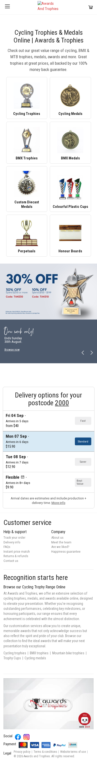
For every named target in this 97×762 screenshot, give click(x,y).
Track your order (14, 537)
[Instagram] (26, 737)
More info (58, 503)
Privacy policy (22, 752)
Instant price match (16, 551)
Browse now (12, 349)
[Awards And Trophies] (48, 7)
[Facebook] (18, 737)
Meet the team (61, 542)
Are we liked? (60, 547)
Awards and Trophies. (37, 756)
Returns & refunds (15, 556)
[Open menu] (7, 7)
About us (57, 537)
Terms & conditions (45, 752)
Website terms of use (73, 752)
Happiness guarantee (66, 551)
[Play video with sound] (48, 703)
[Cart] (91, 7)
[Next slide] (91, 353)
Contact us (10, 561)
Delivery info (11, 542)
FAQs (6, 547)
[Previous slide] (83, 353)
